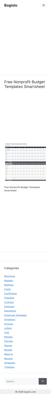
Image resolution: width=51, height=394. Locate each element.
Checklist (9, 297)
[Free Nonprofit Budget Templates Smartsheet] (25, 181)
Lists (6, 332)
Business (8, 284)
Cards (7, 289)
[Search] (43, 381)
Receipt (8, 349)
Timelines (9, 367)
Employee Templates (15, 315)
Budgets (8, 280)
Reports (8, 354)
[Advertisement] (25, 43)
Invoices (8, 323)
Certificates (10, 293)
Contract (9, 302)
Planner (8, 345)
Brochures (9, 276)
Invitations (9, 319)
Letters (8, 328)
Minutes (8, 336)
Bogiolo (10, 5)
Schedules (9, 362)
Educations (10, 310)
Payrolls (8, 341)
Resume (8, 358)
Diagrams (9, 306)
